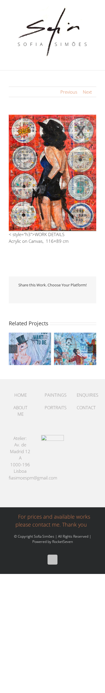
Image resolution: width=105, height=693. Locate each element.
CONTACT (85, 407)
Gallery (35, 348)
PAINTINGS (53, 395)
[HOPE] (75, 349)
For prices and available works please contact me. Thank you (52, 520)
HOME (20, 395)
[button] (13, 349)
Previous (68, 92)
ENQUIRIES (85, 395)
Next (87, 92)
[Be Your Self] (30, 349)
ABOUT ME (20, 411)
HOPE (70, 348)
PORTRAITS (53, 407)
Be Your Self (25, 348)
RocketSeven (62, 541)
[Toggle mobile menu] (94, 61)
